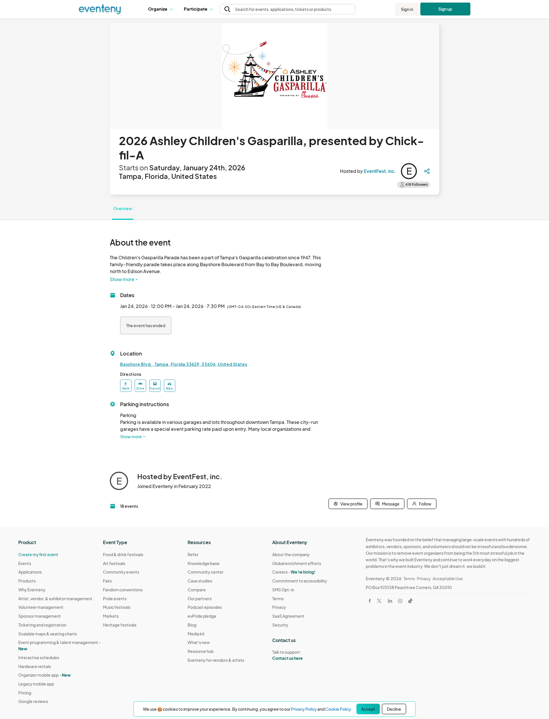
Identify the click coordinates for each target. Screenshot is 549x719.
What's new (199, 642)
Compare (197, 589)
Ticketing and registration (42, 624)
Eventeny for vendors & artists (216, 660)
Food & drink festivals (123, 554)
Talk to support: (287, 655)
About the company (291, 554)
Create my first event (38, 554)
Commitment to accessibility (299, 580)
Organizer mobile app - (44, 674)
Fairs (107, 580)
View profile (351, 503)
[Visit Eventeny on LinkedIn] (390, 601)
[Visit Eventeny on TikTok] (410, 601)
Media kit (196, 633)
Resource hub (201, 651)
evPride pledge (202, 616)
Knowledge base (204, 563)
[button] (162, 9)
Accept (368, 709)
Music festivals (116, 607)
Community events (121, 571)
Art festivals (114, 563)
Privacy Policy (304, 709)
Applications (30, 571)
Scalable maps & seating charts (47, 633)
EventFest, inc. (380, 171)
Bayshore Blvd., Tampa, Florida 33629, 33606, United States (183, 364)
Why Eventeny (31, 589)
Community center (206, 571)
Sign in (407, 9)
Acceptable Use (448, 578)
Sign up (445, 8)
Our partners (200, 598)
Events (24, 563)
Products (27, 580)
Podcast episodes (205, 607)
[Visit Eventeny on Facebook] (370, 601)
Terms (278, 598)
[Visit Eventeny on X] (379, 601)
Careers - (293, 571)
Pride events (115, 598)
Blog (192, 624)
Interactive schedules (38, 657)
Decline (394, 709)
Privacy (279, 607)
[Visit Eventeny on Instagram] (400, 601)
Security (280, 624)
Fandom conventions (123, 589)
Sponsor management (39, 616)
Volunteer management (40, 607)
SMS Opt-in (283, 589)
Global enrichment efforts (296, 563)
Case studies (200, 580)
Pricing (24, 692)
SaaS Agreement (288, 616)
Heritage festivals (119, 624)
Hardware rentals (34, 666)
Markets (111, 616)
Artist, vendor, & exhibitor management (55, 598)
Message (390, 503)
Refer (193, 554)
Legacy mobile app (36, 683)
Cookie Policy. (338, 709)
